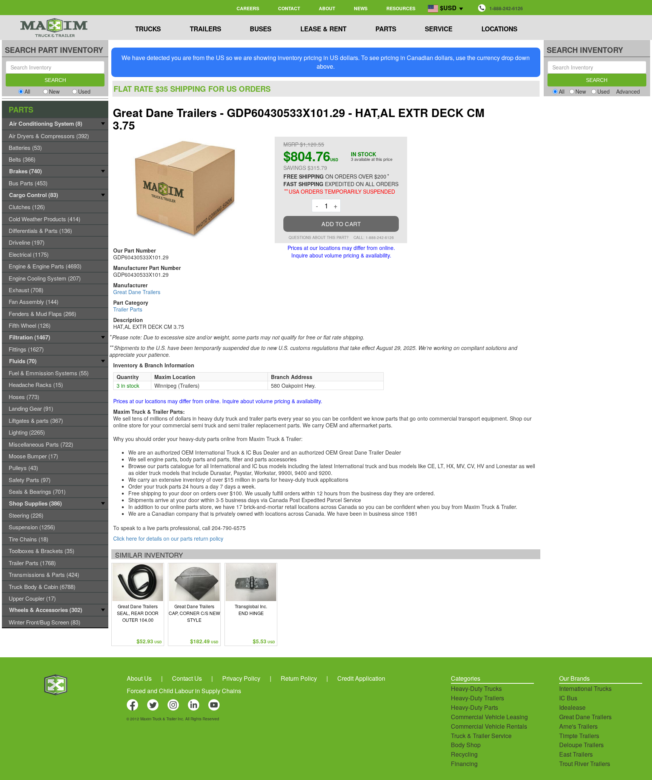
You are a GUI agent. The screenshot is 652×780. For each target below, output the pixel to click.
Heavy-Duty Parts (474, 707)
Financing (464, 763)
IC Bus (568, 698)
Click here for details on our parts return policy (168, 538)
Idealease (572, 707)
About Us (139, 678)
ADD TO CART (341, 224)
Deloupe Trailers (581, 744)
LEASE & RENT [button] (323, 28)
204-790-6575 (229, 528)
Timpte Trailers (579, 735)
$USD (448, 7)
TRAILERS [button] (205, 28)
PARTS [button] (385, 28)
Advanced (628, 91)
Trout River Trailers (584, 763)
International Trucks (585, 688)
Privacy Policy (241, 678)
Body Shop (466, 744)
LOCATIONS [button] (499, 28)
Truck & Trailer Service (481, 735)
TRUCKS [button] (148, 28)
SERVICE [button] (438, 28)
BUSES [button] (260, 28)
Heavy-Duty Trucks (476, 688)
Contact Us (187, 678)
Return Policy (299, 678)
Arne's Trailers (578, 726)
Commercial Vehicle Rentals (489, 726)
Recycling (464, 754)
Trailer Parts (127, 309)
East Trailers (576, 754)
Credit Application (361, 678)
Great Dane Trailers (136, 292)
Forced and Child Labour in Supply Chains (184, 690)
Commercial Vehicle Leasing (489, 716)
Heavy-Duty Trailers (477, 698)
